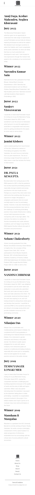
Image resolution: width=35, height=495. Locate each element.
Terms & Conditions (17, 482)
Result (17, 471)
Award (18, 468)
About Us (17, 463)
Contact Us (17, 474)
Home (17, 460)
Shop (17, 466)
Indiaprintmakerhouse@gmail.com (17, 485)
